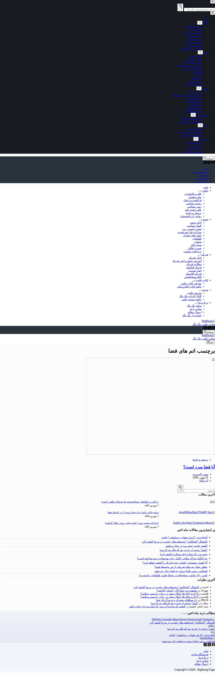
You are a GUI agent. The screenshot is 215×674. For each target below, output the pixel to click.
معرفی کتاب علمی (191, 283)
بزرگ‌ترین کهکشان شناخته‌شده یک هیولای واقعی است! (130, 501)
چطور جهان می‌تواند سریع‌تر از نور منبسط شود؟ (180, 566)
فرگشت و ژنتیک (193, 200)
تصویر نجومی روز (192, 229)
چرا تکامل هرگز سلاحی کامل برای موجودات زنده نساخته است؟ (172, 558)
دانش (205, 190)
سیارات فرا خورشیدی (189, 232)
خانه (206, 168)
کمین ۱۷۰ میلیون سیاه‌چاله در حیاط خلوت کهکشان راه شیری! (173, 575)
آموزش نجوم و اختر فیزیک (187, 261)
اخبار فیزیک (195, 257)
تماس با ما (202, 178)
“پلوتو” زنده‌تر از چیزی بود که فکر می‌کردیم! (183, 550)
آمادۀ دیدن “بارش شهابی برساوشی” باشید (184, 537)
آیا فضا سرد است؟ (199, 467)
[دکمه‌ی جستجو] (180, 489)
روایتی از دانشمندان (191, 216)
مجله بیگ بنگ (194, 305)
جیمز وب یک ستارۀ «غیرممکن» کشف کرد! (183, 554)
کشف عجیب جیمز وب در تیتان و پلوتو (186, 545)
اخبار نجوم (196, 222)
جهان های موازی (192, 235)
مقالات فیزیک (194, 264)
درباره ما (203, 175)
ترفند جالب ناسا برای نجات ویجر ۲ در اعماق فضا (133, 512)
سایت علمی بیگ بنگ (204, 324)
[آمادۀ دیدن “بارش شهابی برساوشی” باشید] (213, 631)
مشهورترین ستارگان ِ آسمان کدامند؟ (177, 590)
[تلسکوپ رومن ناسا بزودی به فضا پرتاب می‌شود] (207, 638)
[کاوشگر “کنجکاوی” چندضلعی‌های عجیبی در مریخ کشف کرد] (183, 619)
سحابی (198, 241)
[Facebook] (213, 162)
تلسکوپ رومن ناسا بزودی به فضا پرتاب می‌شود (181, 571)
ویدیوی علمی (194, 293)
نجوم (205, 219)
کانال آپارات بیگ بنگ (190, 296)
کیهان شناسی (194, 225)
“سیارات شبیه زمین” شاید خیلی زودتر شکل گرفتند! (132, 523)
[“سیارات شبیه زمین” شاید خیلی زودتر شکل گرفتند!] (194, 522)
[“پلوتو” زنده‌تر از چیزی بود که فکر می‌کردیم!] (211, 625)
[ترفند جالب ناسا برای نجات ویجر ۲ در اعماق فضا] (197, 512)
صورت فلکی (194, 248)
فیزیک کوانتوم (194, 267)
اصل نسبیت (195, 270)
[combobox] (199, 491)
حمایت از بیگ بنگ (192, 315)
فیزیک (205, 254)
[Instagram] (205, 162)
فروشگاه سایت (199, 172)
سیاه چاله (196, 245)
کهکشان (197, 238)
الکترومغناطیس (193, 277)
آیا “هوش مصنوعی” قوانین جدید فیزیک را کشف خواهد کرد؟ (174, 562)
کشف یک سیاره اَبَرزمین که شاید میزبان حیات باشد (157, 606)
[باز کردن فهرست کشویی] (199, 191)
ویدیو (205, 289)
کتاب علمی (202, 280)
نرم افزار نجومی (192, 251)
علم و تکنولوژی (193, 193)
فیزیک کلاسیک (194, 273)
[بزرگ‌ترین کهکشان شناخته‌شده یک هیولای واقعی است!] (212, 501)
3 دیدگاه (203, 480)
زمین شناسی (194, 206)
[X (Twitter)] (209, 162)
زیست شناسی (194, 203)
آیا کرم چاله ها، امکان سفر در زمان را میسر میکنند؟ (169, 593)
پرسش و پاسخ (194, 213)
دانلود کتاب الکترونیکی (189, 286)
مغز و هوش (195, 197)
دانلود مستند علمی (191, 299)
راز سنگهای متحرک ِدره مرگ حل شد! (176, 600)
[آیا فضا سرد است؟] (150, 453)
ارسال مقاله (201, 181)
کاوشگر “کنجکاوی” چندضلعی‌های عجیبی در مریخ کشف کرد (174, 541)
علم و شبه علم (193, 209)
